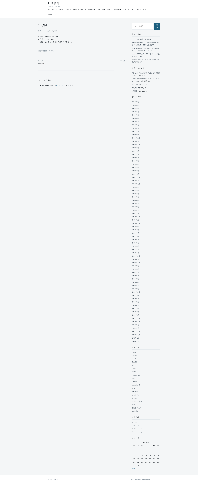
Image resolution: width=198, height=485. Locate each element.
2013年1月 (135, 328)
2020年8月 (135, 135)
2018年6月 (135, 197)
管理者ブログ (52, 14)
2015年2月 (135, 302)
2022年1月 (135, 125)
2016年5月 (135, 279)
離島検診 (135, 411)
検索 (157, 26)
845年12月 (135, 341)
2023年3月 (135, 118)
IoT (133, 365)
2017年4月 (135, 243)
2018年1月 (135, 213)
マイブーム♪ (136, 84)
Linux (134, 368)
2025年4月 (135, 112)
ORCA (134, 372)
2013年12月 (136, 318)
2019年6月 (135, 158)
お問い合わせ (116, 9)
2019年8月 (135, 151)
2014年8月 (135, 308)
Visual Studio (136, 385)
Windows (135, 391)
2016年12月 (136, 256)
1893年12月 (136, 335)
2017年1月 (135, 253)
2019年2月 (135, 171)
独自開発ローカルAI (79, 9)
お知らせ (68, 9)
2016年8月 (135, 269)
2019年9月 (135, 148)
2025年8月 (135, 105)
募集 (108, 9)
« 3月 (134, 468)
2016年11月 (136, 259)
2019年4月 (135, 164)
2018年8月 (135, 190)
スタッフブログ (142, 9)
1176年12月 (136, 338)
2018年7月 (135, 194)
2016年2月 (135, 289)
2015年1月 (135, 305)
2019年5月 (135, 161)
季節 (133, 404)
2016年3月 (135, 285)
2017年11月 (136, 220)
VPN (133, 388)
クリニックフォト (129, 9)
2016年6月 (135, 275)
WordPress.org (137, 432)
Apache (134, 352)
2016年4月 (135, 282)
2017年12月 (136, 216)
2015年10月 (136, 292)
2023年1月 (135, 121)
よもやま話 (135, 395)
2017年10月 (136, 223)
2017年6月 (135, 236)
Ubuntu (134, 381)
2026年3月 (135, 102)
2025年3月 (135, 115)
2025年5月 (135, 108)
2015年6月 (135, 298)
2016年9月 (135, 266)
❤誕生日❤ (135, 88)
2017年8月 (135, 230)
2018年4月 (135, 203)
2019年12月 (136, 138)
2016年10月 (136, 262)
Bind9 (134, 359)
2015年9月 (135, 295)
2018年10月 (136, 184)
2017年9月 (135, 226)
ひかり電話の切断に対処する (141, 39)
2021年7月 (135, 131)
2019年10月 (136, 144)
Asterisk (134, 355)
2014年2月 (135, 312)
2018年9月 (135, 187)
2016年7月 (135, 272)
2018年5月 (135, 200)
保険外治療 (91, 9)
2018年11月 (136, 180)
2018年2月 (135, 210)
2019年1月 (135, 174)
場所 (98, 9)
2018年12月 (136, 177)
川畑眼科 (54, 4)
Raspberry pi (136, 375)
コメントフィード (138, 429)
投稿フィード (136, 425)
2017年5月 (135, 239)
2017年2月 (135, 249)
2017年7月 (135, 233)
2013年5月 (135, 325)
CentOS (134, 362)
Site (133, 378)
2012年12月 (136, 331)
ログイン (59, 85)
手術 (103, 9)
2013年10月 (136, 321)
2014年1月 (135, 315)
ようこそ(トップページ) (55, 9)
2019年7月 (135, 154)
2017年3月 (135, 246)
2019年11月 (136, 141)
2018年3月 (135, 207)
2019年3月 (135, 167)
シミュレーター (137, 398)
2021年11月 (136, 128)
